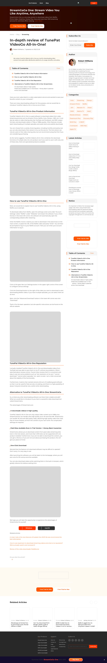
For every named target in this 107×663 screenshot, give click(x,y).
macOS (47, 528)
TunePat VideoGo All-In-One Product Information (30, 73)
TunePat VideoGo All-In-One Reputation (27, 80)
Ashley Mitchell (88, 620)
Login (93, 3)
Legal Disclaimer (54, 648)
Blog (47, 3)
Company (53, 646)
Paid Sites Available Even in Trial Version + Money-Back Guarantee (34, 88)
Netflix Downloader (43, 652)
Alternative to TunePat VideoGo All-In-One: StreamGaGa (33, 84)
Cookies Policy (62, 646)
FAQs (52, 644)
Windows (29, 528)
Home (12, 34)
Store (41, 3)
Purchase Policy (62, 642)
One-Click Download (21, 90)
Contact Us (53, 642)
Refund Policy (62, 644)
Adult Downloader (42, 642)
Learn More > (39, 21)
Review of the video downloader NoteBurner (24, 549)
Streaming (25, 34)
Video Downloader (42, 645)
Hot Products (33, 3)
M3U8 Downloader (42, 650)
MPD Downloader (42, 647)
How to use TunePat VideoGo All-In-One (27, 77)
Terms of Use (62, 640)
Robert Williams (18, 49)
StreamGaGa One (42, 640)
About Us (53, 640)
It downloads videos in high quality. (25, 86)
